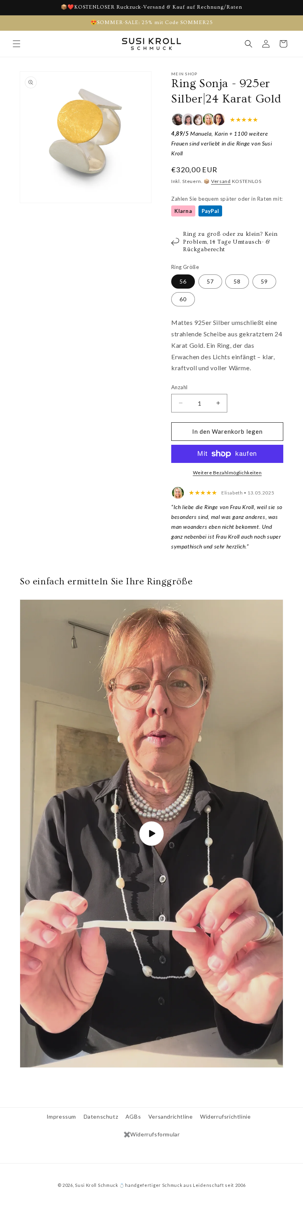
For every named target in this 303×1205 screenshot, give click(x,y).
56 (183, 281)
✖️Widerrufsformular (151, 1134)
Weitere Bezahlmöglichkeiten (227, 473)
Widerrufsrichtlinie (225, 1116)
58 (237, 281)
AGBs (133, 1116)
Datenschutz (101, 1116)
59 (264, 281)
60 (183, 299)
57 (210, 281)
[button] (16, 43)
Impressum (61, 1116)
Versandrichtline (170, 1116)
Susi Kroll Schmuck (96, 1185)
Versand (221, 181)
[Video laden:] (151, 834)
